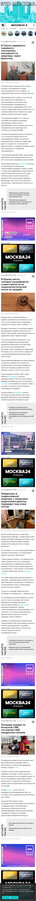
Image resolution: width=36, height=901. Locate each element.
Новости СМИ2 (5, 243)
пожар (12, 838)
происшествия (5, 212)
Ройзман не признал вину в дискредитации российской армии (20, 408)
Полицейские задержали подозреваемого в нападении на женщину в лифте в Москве (20, 202)
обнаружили (23, 605)
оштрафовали (13, 376)
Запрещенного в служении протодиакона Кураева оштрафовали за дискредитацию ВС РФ (21, 415)
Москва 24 (18, 25)
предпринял (18, 392)
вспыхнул (9, 790)
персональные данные (20, 887)
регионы (12, 212)
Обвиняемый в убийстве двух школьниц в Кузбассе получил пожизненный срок (19, 195)
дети (11, 657)
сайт (28, 91)
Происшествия (21, 42)
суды (11, 426)
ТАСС (31, 324)
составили (5, 384)
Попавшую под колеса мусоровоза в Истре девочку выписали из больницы (21, 642)
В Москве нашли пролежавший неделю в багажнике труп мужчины (21, 648)
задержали (23, 164)
